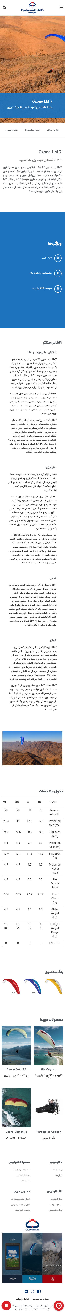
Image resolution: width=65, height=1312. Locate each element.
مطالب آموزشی (55, 1210)
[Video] (38, 1291)
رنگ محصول (12, 130)
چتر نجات (26, 1181)
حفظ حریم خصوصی (40, 1299)
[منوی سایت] (6, 1305)
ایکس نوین (18, 1309)
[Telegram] (26, 1291)
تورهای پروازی (56, 1204)
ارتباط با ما (58, 1170)
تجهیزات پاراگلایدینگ (21, 1170)
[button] (5, 8)
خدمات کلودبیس (22, 1210)
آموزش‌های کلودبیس (20, 1204)
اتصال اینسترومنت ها (20, 1199)
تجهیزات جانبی (23, 1175)
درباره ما (58, 1175)
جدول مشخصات (32, 130)
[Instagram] (32, 1291)
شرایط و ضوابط (22, 1299)
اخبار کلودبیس (56, 1199)
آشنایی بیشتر (53, 130)
